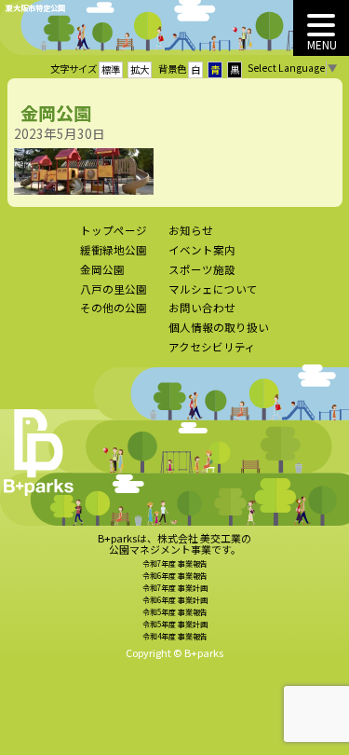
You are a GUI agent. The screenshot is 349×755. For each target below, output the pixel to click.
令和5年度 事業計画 (175, 624)
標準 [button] (110, 69)
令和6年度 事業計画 (175, 600)
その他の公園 (113, 307)
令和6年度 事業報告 (175, 575)
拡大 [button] (139, 69)
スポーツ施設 (201, 269)
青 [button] (215, 69)
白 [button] (195, 69)
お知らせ (190, 230)
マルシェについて (213, 288)
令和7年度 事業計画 (175, 588)
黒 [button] (234, 69)
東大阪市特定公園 (35, 7)
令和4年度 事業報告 (175, 636)
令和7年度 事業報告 (175, 563)
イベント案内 (201, 249)
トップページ (113, 230)
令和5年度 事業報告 (175, 612)
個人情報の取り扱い (218, 327)
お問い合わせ (201, 307)
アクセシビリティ (212, 346)
